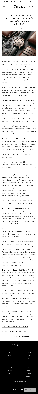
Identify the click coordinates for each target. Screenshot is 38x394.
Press (10, 370)
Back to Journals (21, 336)
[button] (4, 6)
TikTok (28, 370)
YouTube (28, 376)
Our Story (10, 367)
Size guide (10, 358)
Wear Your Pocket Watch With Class (15, 327)
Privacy (28, 358)
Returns (28, 355)
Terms (28, 361)
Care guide (10, 361)
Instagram (28, 367)
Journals (10, 373)
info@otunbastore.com (19, 381)
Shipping (28, 352)
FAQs (10, 355)
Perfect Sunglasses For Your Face (14, 331)
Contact (10, 352)
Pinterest (28, 373)
